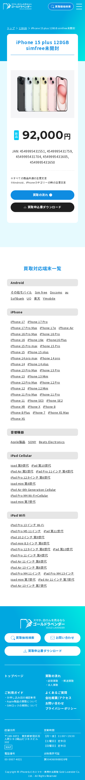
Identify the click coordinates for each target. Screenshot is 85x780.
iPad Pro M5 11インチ (26, 531)
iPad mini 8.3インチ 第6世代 (30, 543)
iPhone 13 (18, 376)
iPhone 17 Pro (38, 322)
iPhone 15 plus (38, 352)
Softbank (17, 298)
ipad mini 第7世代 (23, 501)
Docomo (56, 292)
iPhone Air (66, 328)
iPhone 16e (36, 340)
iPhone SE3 (36, 400)
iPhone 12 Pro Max (24, 382)
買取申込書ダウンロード (44, 207)
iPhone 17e (48, 328)
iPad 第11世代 (53, 531)
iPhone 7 (39, 412)
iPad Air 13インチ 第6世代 (29, 567)
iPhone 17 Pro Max (24, 328)
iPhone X (34, 406)
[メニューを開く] (79, 6)
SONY (32, 442)
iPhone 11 (18, 400)
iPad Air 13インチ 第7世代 (29, 585)
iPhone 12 (18, 388)
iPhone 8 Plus (20, 412)
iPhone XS (18, 418)
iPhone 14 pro (50, 358)
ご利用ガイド (14, 692)
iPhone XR (18, 406)
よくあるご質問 (56, 692)
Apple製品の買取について (22, 701)
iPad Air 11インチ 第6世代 (29, 561)
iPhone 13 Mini (38, 376)
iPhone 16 (18, 340)
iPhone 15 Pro (50, 346)
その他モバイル (21, 292)
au (66, 292)
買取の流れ (40, 195)
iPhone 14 (18, 364)
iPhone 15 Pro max (24, 346)
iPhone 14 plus (38, 364)
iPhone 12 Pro (50, 382)
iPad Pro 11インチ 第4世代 (54, 471)
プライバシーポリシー (61, 708)
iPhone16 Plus (56, 340)
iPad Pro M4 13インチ (59, 573)
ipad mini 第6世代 (23, 483)
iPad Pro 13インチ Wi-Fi (27, 525)
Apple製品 (18, 442)
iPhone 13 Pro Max (24, 370)
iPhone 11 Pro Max (24, 394)
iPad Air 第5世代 (22, 471)
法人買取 (53, 685)
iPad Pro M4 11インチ (26, 573)
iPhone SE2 (54, 400)
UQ (29, 298)
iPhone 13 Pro (50, 370)
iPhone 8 (49, 406)
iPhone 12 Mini (38, 388)
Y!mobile (49, 298)
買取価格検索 (63, 6)
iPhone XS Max (58, 412)
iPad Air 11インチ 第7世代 (56, 579)
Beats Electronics (52, 442)
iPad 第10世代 (41, 465)
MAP (8, 747)
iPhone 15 (18, 352)
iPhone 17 (18, 322)
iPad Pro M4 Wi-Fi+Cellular (29, 495)
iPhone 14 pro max (24, 358)
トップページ (14, 676)
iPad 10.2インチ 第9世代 (27, 537)
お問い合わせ (65, 637)
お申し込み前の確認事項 (21, 697)
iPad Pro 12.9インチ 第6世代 (30, 477)
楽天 (37, 298)
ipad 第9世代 (20, 465)
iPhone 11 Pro (50, 394)
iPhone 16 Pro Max (24, 334)
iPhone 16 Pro (50, 334)
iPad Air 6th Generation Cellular (33, 489)
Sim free (41, 292)
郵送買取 (68, 680)
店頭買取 (53, 680)
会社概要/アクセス (58, 698)
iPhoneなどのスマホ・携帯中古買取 (39, 771)
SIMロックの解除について (22, 705)
